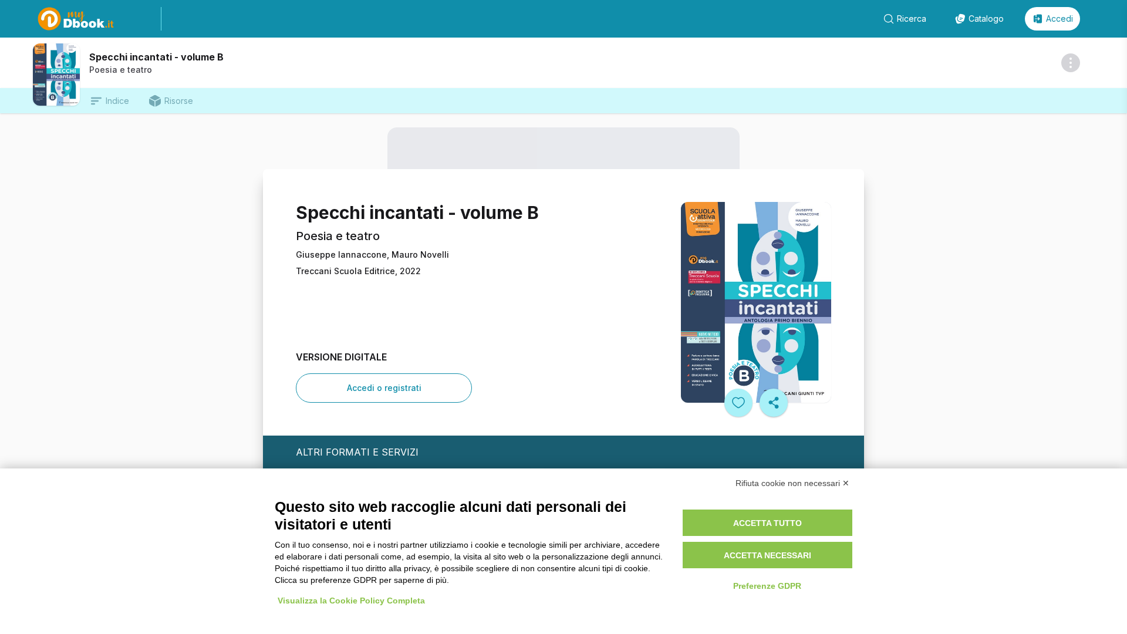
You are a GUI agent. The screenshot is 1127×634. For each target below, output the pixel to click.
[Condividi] (774, 403)
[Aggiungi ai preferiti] (738, 403)
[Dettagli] (1070, 62)
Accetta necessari (767, 555)
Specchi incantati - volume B (156, 57)
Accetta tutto (767, 523)
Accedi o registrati (384, 388)
